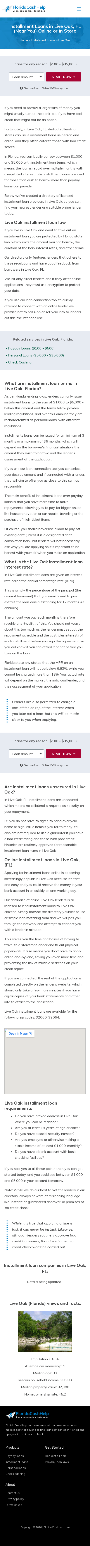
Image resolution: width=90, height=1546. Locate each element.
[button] (78, 8)
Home (24, 40)
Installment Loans (43, 40)
